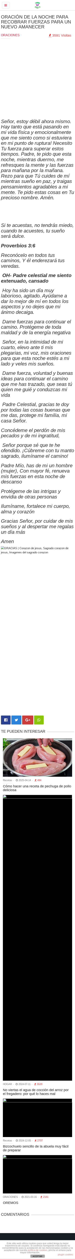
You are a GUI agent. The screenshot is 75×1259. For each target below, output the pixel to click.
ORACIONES (10, 35)
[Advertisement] (37, 79)
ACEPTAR (37, 1256)
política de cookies (37, 1250)
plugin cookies (65, 1254)
